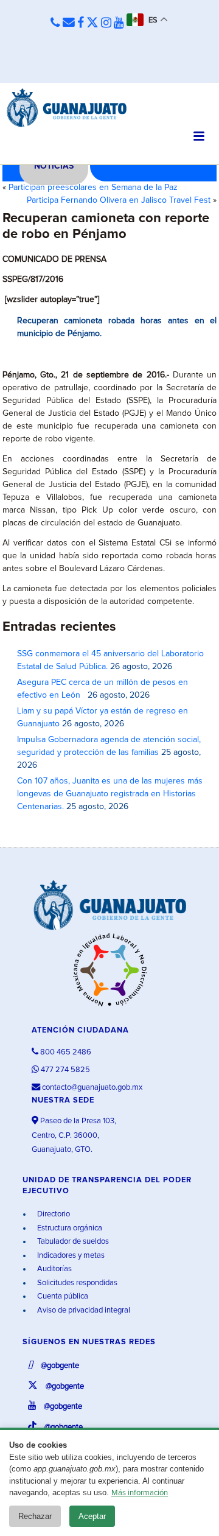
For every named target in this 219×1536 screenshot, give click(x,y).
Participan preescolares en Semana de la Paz (93, 187)
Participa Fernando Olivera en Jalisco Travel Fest (118, 200)
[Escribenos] (69, 23)
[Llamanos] (55, 23)
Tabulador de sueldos (72, 1242)
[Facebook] (80, 23)
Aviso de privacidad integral (82, 1310)
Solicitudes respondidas (76, 1283)
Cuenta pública (61, 1296)
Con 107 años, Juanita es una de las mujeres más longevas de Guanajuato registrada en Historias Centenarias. (110, 794)
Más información (139, 1493)
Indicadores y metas (70, 1256)
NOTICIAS (54, 166)
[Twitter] (92, 23)
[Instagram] (106, 23)
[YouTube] (119, 23)
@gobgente (59, 1366)
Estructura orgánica (68, 1228)
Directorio (52, 1214)
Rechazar (35, 1516)
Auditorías (53, 1269)
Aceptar (92, 1516)
